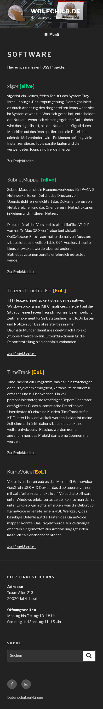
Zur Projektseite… (21, 161)
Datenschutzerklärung (25, 697)
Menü (54, 34)
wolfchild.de (56, 11)
